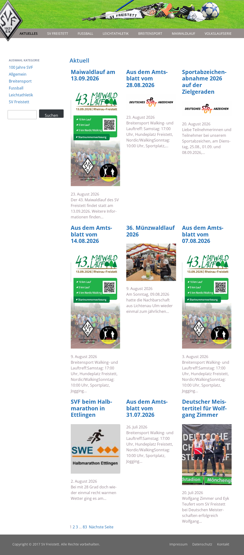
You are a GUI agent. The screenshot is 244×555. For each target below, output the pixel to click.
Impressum (178, 544)
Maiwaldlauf (183, 33)
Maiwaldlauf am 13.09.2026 (93, 75)
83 (85, 527)
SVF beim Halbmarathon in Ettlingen (91, 408)
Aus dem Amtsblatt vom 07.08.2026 (202, 234)
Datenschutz (202, 544)
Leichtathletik (116, 33)
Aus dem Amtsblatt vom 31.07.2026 (147, 408)
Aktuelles (29, 33)
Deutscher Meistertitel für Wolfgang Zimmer (204, 408)
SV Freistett (57, 33)
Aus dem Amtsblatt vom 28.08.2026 (147, 78)
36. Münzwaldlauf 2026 (150, 231)
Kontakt (223, 544)
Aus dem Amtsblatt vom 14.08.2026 (91, 234)
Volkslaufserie (218, 33)
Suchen (51, 115)
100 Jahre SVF (21, 67)
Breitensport (150, 33)
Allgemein (17, 74)
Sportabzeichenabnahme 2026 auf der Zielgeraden (204, 82)
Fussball (85, 33)
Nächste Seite (101, 527)
